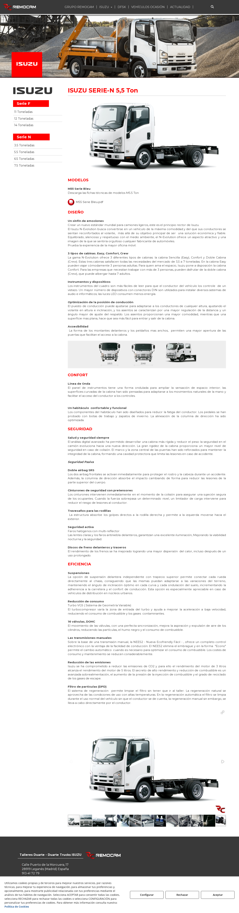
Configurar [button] (147, 895)
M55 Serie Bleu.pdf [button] (88, 202)
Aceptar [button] (218, 895)
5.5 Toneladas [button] (24, 152)
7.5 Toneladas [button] (24, 165)
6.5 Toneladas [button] (24, 159)
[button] (20, 7)
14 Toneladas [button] (23, 125)
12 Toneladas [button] (23, 118)
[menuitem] (79, 7)
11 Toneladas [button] (23, 112)
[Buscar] (212, 7)
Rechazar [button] (182, 895)
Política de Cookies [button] (16, 906)
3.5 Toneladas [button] (24, 145)
